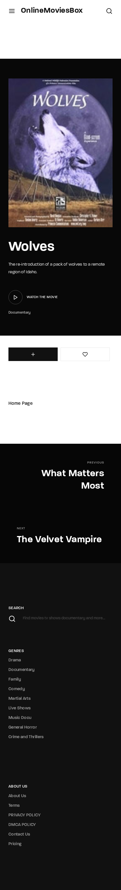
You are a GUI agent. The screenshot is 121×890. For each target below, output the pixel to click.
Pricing (14, 844)
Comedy (16, 689)
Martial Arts (19, 699)
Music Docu (20, 718)
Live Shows (19, 708)
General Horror (22, 727)
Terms (14, 806)
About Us (17, 796)
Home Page (20, 403)
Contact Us (19, 834)
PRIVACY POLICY (24, 815)
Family (14, 679)
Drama (14, 660)
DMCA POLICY (22, 825)
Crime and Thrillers (26, 737)
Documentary (19, 312)
